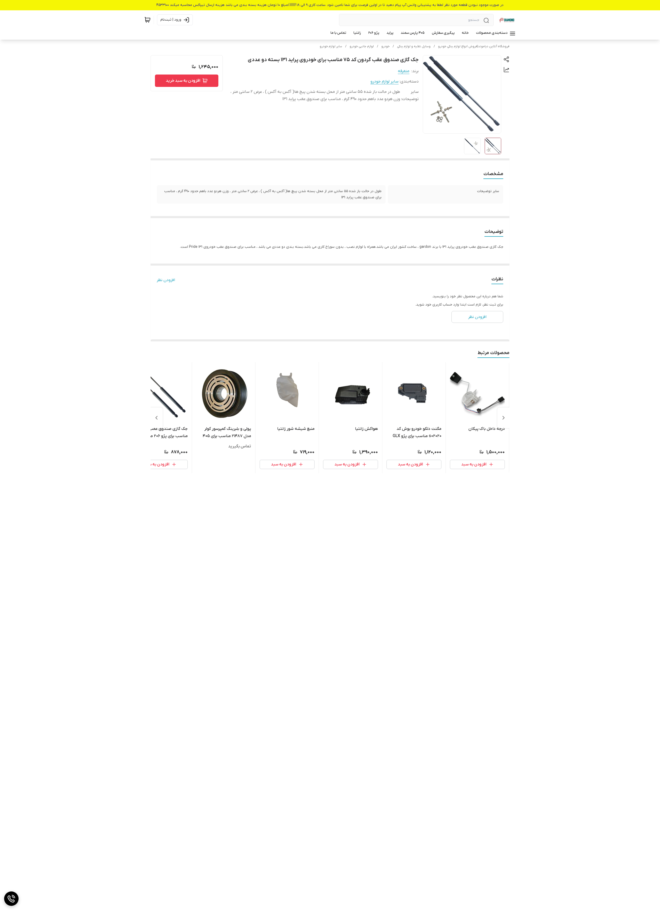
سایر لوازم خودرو (331, 46)
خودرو (385, 46)
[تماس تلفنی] (11, 898)
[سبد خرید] (147, 20)
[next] (156, 417)
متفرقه (403, 71)
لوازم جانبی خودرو (362, 46)
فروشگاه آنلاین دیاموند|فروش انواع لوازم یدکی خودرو (473, 46)
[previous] (503, 417)
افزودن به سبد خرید (183, 80)
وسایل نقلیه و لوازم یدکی (414, 46)
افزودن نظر (166, 280)
